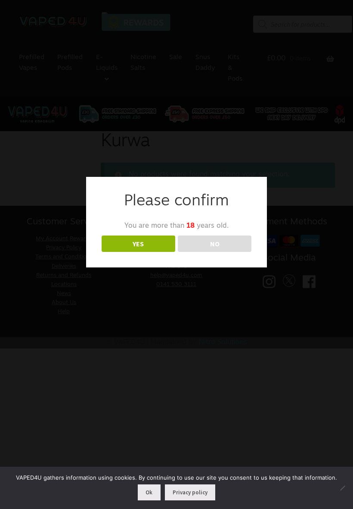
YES (138, 243)
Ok (149, 492)
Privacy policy (190, 492)
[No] (342, 488)
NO (215, 243)
